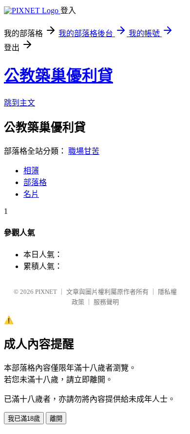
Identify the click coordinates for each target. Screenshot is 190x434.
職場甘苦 (83, 151)
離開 (56, 418)
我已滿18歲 (24, 418)
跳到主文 (19, 103)
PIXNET (46, 291)
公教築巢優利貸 (58, 75)
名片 (31, 194)
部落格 (35, 182)
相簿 (31, 170)
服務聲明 (106, 302)
